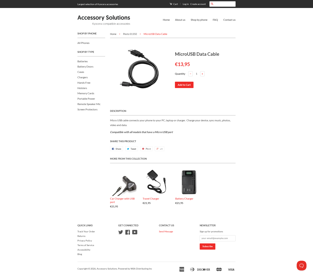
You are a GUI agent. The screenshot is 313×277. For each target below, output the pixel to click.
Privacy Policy (84, 240)
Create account (198, 4)
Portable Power (86, 98)
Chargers (82, 77)
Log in (186, 4)
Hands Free (83, 82)
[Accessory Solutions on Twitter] (120, 233)
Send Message (166, 231)
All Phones (83, 42)
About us (180, 19)
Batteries (82, 61)
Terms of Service (85, 245)
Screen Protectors (87, 109)
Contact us (229, 19)
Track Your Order (86, 231)
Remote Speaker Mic (88, 103)
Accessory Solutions (107, 268)
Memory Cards (85, 93)
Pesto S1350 (130, 33)
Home (166, 19)
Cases (80, 71)
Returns (81, 236)
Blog (79, 254)
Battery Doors (85, 66)
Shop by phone (199, 19)
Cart (175, 4)
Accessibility (83, 249)
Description (118, 110)
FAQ (215, 19)
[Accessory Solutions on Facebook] (127, 233)
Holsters (82, 88)
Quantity (180, 73)
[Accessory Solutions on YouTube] (134, 233)
